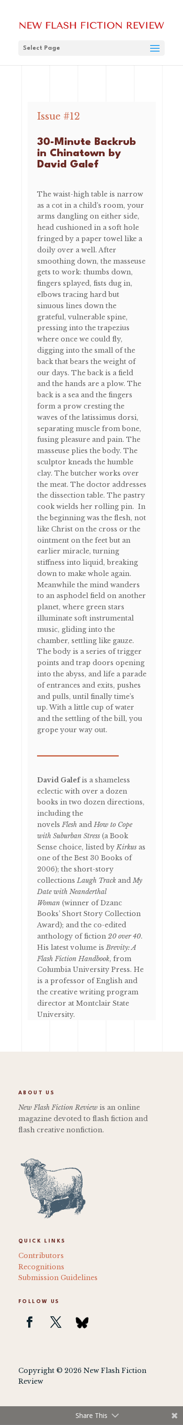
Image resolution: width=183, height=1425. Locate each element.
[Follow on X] (56, 1322)
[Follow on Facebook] (29, 1322)
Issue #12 (58, 116)
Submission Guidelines (58, 1277)
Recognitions (41, 1267)
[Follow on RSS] (82, 1322)
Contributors (41, 1255)
